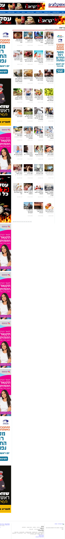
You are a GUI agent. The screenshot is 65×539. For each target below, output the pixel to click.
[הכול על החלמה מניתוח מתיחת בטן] (17, 152)
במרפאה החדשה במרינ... (49, 61)
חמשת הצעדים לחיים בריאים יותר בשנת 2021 (29, 116)
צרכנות (38, 527)
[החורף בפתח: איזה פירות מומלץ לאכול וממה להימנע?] (38, 95)
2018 (13, 221)
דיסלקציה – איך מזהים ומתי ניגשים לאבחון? (39, 192)
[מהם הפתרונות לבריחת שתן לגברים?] (38, 208)
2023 (24, 221)
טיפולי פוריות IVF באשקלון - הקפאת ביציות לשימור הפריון (49, 193)
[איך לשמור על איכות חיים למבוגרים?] (28, 208)
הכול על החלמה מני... (18, 155)
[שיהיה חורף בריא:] (48, 171)
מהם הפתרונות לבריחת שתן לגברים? (40, 211)
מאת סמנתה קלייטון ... (49, 117)
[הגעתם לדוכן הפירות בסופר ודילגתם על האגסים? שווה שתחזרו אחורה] (48, 95)
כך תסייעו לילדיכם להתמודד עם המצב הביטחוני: (28, 192)
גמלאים (34, 527)
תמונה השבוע (40, 534)
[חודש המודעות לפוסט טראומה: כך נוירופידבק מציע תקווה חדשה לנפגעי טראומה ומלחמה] (48, 38)
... (32, 62)
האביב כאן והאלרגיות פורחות (39, 153)
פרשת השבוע (29, 527)
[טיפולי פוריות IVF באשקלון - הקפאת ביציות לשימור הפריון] (48, 189)
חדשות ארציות (20, 533)
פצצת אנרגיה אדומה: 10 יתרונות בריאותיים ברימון (28, 60)
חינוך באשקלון (47, 12)
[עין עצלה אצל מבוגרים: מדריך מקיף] (17, 38)
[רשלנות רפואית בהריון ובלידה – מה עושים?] (28, 152)
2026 (31, 221)
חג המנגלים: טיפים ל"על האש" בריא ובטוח (39, 41)
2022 (22, 221)
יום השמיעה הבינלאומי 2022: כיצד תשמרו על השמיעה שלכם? (18, 79)
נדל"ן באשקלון (39, 12)
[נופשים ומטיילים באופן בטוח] (17, 133)
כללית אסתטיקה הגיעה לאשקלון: (49, 59)
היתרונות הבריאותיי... (49, 212)
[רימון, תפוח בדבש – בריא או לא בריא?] (48, 208)
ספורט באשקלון (30, 12)
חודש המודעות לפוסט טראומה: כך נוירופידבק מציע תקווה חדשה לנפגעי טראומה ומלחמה (48, 42)
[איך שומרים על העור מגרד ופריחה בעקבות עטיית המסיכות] (28, 133)
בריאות (62, 14)
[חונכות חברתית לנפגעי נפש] (17, 114)
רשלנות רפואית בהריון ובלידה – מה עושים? (28, 154)
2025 (28, 221)
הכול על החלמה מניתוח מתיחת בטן (18, 153)
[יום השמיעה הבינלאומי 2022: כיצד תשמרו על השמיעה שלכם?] (17, 76)
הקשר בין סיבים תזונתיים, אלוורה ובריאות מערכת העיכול (29, 98)
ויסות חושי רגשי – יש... (18, 174)
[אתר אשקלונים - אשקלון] (59, 523)
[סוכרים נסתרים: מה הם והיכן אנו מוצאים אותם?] (28, 76)
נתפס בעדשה (22, 532)
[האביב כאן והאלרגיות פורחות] (38, 152)
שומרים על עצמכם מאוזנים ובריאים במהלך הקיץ (39, 79)
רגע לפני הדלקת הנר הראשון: (29, 40)
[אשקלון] (56, 7)
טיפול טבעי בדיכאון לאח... (28, 174)
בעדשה (23, 12)
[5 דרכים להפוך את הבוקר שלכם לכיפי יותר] (17, 189)
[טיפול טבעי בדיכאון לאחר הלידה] (28, 171)
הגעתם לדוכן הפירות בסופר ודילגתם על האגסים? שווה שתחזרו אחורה (50, 99)
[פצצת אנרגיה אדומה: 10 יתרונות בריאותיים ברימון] (28, 57)
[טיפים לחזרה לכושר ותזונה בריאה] (48, 152)
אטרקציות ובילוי (56, 14)
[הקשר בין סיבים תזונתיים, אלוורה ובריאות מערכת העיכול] (28, 95)
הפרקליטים (24, 527)
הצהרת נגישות (41, 535)
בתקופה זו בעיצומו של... (18, 136)
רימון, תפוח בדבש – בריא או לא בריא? (49, 210)
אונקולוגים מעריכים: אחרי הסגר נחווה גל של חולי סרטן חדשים (49, 136)
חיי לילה (42, 527)
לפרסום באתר (27, 1)
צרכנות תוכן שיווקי (31, 533)
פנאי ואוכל (16, 532)
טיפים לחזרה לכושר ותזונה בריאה (49, 153)
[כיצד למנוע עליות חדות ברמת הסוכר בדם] (17, 57)
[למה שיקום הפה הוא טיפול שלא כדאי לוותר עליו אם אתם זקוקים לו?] (38, 114)
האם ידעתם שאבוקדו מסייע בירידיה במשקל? (18, 98)
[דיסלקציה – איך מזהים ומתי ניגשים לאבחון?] (38, 189)
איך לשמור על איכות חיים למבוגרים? (29, 211)
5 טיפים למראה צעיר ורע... (38, 174)
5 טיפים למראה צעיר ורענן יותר (39, 172)
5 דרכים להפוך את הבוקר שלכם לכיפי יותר (18, 192)
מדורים (18, 12)
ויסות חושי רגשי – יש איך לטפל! (18, 172)
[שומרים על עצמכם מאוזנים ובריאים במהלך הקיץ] (38, 76)
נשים (25, 533)
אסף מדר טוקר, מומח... (39, 155)
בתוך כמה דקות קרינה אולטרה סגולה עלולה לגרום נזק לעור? (38, 60)
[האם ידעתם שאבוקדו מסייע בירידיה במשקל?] (17, 95)
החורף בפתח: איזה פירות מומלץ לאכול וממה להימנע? (38, 98)
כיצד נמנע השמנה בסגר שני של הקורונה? (39, 135)
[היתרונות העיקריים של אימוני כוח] (48, 114)
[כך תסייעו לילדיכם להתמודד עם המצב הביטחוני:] (28, 189)
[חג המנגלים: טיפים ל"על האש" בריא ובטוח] (38, 38)
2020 (18, 221)
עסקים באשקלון (11, 12)
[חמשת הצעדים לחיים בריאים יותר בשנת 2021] (28, 114)
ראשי (63, 12)
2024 (26, 221)
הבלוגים (42, 533)
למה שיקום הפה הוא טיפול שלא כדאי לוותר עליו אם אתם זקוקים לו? (38, 117)
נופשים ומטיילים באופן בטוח (18, 134)
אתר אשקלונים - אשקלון (59, 29)
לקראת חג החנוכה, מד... (29, 42)
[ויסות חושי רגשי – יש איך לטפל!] (17, 171)
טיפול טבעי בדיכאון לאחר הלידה (28, 172)
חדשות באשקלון (56, 12)
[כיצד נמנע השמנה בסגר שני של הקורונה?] (38, 133)
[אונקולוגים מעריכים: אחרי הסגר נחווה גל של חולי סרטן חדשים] (48, 133)
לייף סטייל (51, 29)
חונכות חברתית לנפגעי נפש (18, 115)
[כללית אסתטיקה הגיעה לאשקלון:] (48, 57)
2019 (16, 221)
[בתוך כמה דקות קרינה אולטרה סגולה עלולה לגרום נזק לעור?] (38, 57)
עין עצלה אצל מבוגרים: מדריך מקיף (18, 41)
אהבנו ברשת (37, 533)
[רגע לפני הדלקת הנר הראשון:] (28, 38)
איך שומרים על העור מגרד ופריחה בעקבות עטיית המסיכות (28, 136)
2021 (20, 221)
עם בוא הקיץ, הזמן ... (50, 155)
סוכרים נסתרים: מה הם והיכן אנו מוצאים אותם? (28, 79)
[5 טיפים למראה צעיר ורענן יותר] (38, 171)
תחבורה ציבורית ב (33, 534)
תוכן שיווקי (50, 14)
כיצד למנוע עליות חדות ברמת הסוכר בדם (18, 60)
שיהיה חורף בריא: (49, 172)
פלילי (43, 531)
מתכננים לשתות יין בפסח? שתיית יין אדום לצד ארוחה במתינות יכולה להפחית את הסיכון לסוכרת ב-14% (49, 81)
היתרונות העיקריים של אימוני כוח (49, 115)
